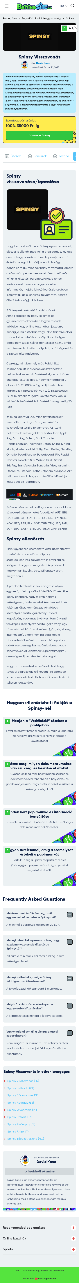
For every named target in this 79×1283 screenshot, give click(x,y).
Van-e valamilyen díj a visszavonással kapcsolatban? (32, 1033)
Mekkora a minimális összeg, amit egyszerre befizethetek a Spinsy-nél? (31, 915)
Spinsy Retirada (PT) (20, 1088)
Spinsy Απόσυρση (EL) (21, 1124)
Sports (8, 1249)
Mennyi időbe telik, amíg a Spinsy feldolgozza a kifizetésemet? (28, 979)
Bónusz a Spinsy (39, 135)
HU (62, 6)
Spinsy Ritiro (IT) (17, 1131)
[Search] (72, 5)
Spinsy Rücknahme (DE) (22, 1095)
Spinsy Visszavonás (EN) (23, 1081)
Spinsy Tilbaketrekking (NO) (25, 1138)
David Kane (43, 63)
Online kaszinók (14, 1238)
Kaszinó (63, 156)
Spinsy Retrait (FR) (19, 1117)
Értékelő (15, 156)
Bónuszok (40, 156)
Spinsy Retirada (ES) (20, 1102)
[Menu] (6, 6)
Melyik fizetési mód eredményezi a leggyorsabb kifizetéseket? (29, 1006)
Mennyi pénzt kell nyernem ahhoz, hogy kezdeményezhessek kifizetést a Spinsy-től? (33, 944)
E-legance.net (48, 1279)
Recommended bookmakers (24, 1227)
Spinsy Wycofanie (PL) (22, 1110)
